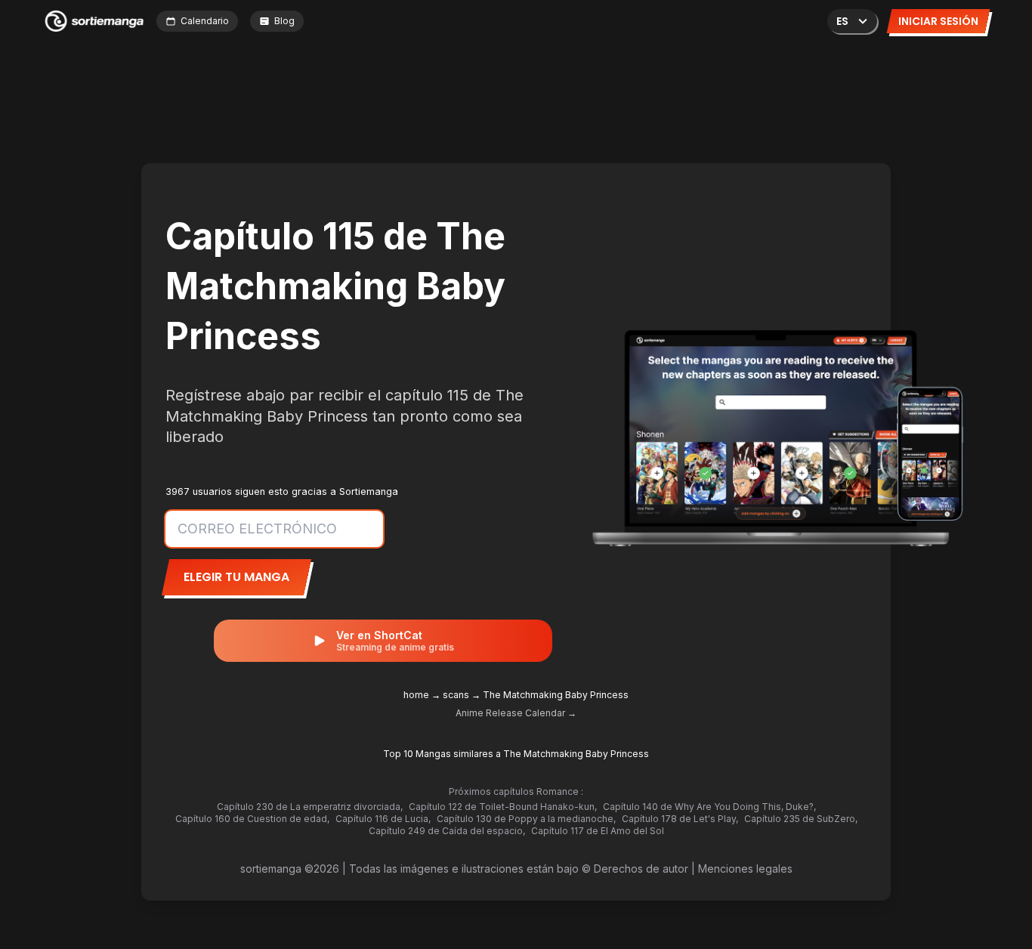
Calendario (205, 20)
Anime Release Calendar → (516, 713)
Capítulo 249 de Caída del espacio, (447, 830)
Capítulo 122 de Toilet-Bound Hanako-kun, (503, 806)
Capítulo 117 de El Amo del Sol (597, 830)
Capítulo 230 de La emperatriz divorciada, (310, 806)
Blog (284, 20)
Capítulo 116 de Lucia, (383, 818)
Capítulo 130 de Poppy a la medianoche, (526, 818)
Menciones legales (745, 868)
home (416, 694)
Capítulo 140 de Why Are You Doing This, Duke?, (709, 806)
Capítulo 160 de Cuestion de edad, (252, 818)
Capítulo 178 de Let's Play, (680, 818)
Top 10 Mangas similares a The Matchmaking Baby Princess (516, 753)
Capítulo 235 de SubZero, (800, 818)
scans (456, 694)
